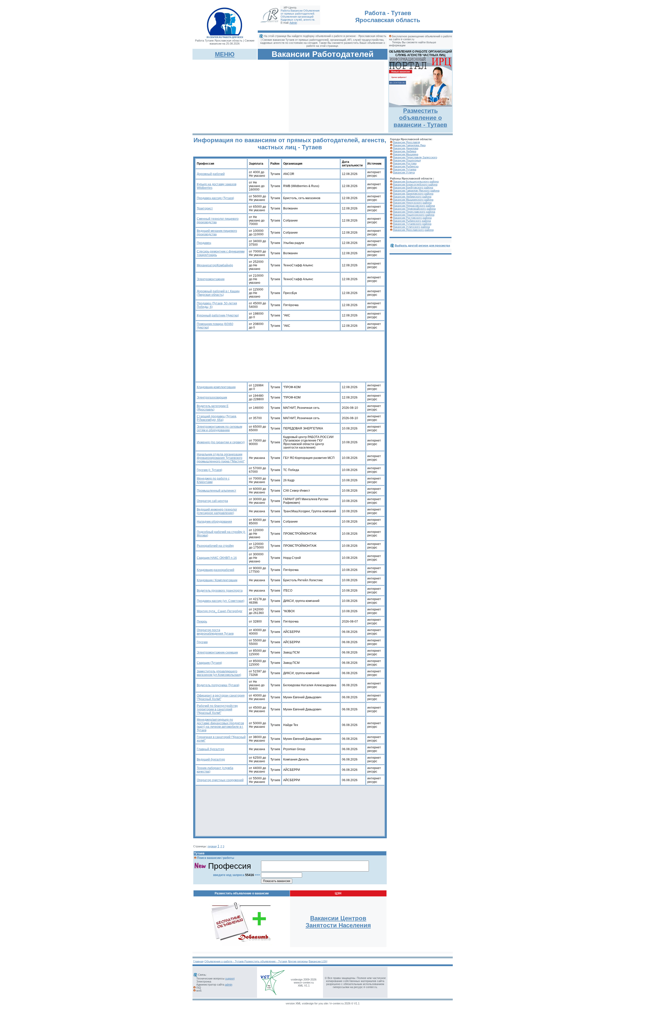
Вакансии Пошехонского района (413, 214)
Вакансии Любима (404, 151)
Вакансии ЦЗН (318, 961)
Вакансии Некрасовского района (414, 205)
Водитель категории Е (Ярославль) (213, 407)
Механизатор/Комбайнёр (215, 265)
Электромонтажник (210, 279)
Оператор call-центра (212, 501)
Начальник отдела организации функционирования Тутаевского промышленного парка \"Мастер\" (221, 458)
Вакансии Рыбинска (405, 166)
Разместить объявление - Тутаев (265, 961)
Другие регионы (298, 961)
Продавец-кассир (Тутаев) (215, 198)
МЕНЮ (225, 54)
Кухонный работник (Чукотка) (218, 315)
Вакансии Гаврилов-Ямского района (416, 190)
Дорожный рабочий (211, 174)
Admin (293, 22)
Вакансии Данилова (405, 148)
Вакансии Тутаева (404, 169)
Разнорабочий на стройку (215, 546)
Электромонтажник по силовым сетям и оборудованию (219, 428)
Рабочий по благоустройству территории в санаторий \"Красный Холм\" (217, 709)
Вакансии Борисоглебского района (415, 184)
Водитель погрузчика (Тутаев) (218, 685)
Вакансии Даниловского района (413, 193)
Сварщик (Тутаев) (209, 663)
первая (212, 846)
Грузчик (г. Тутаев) (209, 470)
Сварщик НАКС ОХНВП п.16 (217, 558)
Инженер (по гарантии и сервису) (221, 442)
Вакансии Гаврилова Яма (409, 145)
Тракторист (205, 208)
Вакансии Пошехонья (407, 160)
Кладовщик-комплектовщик (216, 387)
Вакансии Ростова (404, 163)
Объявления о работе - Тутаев (224, 961)
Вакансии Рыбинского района (412, 220)
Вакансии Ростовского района (412, 217)
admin (228, 984)
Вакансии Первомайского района (414, 208)
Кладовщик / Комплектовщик (217, 580)
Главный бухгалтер (210, 749)
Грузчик (202, 642)
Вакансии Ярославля (406, 142)
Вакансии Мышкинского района (413, 199)
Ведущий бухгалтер (211, 759)
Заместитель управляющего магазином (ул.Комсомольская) (219, 673)
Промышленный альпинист (216, 490)
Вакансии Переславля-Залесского (415, 157)
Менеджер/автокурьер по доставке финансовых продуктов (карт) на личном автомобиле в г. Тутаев (220, 725)
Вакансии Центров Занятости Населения (338, 922)
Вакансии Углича (404, 172)
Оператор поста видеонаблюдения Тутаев (215, 631)
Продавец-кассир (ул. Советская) (220, 601)
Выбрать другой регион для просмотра (422, 245)
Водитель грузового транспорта (220, 590)
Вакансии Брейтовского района (413, 187)
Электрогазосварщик (212, 397)
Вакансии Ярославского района (413, 229)
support (230, 978)
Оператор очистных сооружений (220, 780)
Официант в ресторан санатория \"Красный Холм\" (221, 697)
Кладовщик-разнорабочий (215, 570)
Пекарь (202, 621)
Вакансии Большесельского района (416, 181)
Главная (198, 961)
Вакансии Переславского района (414, 211)
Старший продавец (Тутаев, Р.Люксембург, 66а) (217, 418)
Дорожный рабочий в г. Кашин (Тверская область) (218, 293)
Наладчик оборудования (214, 521)
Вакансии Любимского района (412, 196)
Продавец (204, 243)
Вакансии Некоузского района (412, 202)
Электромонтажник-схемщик (217, 652)
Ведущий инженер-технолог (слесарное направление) (217, 511)
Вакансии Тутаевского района (412, 223)
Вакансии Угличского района (411, 226)
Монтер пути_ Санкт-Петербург (219, 611)
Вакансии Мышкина (405, 154)
